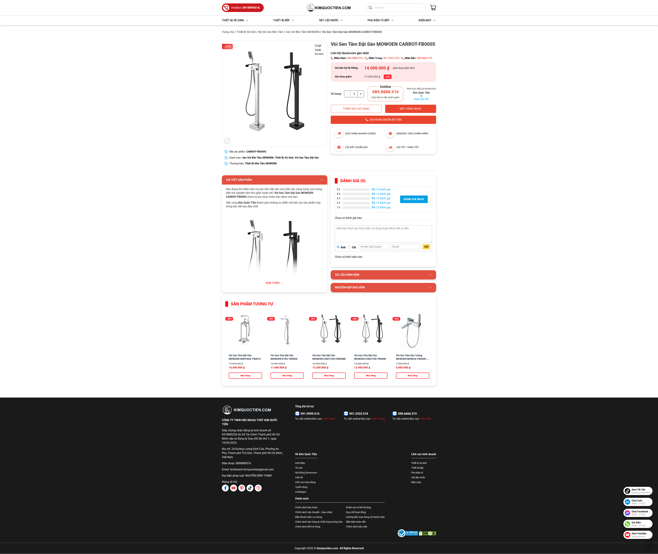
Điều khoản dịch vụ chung (308, 517)
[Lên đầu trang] (649, 545)
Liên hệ (299, 477)
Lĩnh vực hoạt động (305, 482)
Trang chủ (228, 32)
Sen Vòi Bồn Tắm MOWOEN (302, 32)
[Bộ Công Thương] (408, 533)
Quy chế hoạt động (356, 512)
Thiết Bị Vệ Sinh (246, 32)
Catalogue (300, 491)
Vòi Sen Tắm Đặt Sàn (307, 157)
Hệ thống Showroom (306, 472)
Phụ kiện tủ (417, 472)
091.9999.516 (310, 413)
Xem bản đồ (421, 99)
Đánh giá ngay (414, 199)
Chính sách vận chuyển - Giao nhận (313, 512)
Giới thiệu (300, 463)
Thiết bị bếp (417, 467)
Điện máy (416, 482)
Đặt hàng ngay (411, 108)
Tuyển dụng (301, 487)
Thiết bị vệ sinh (419, 463)
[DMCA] (427, 533)
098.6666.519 (424, 58)
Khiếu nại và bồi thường (358, 507)
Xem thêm (272, 283)
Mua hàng (245, 375)
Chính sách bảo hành (306, 507)
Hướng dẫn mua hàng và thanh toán (365, 517)
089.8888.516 (354, 58)
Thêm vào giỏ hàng (356, 108)
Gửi (426, 246)
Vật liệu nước (418, 477)
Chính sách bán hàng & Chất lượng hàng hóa (319, 521)
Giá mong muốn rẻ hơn (385, 119)
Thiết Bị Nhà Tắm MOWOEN (261, 163)
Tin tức (298, 467)
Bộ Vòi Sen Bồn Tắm (270, 32)
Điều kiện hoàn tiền (356, 521)
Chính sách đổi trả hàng (307, 526)
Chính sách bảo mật (356, 526)
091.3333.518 (390, 58)
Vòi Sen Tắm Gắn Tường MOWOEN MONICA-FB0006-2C (411, 359)
